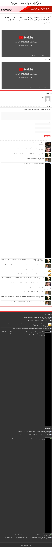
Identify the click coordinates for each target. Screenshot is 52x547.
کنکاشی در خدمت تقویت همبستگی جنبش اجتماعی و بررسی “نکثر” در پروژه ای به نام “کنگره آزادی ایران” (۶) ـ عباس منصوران (22, 296)
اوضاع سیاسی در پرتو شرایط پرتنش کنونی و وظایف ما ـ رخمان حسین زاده (35, 434)
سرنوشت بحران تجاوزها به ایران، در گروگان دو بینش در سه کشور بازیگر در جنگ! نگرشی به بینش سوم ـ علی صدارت (24, 264)
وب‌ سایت (48, 129)
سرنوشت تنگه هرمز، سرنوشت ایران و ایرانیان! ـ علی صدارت (33, 291)
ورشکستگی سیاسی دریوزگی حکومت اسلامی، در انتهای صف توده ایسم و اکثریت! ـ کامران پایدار (31, 273)
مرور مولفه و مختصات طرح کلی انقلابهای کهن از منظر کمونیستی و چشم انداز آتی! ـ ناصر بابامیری (32, 287)
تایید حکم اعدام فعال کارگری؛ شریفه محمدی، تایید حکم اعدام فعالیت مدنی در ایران (28, 438)
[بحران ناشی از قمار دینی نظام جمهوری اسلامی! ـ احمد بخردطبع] (50, 317)
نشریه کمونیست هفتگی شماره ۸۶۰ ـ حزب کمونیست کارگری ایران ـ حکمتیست (34, 431)
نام (49, 122)
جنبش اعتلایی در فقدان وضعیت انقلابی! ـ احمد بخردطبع (39, 320)
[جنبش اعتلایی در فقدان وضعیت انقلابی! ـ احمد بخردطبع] (50, 320)
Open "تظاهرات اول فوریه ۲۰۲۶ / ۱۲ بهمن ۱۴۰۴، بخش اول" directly (39, 55)
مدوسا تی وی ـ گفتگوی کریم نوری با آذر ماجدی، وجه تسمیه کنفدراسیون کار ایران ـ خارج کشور (31, 534)
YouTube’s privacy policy (29, 42)
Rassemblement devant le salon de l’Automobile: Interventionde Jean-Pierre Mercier (31, 328)
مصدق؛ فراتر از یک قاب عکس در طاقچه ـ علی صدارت (35, 158)
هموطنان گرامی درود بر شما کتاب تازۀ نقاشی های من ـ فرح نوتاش (32, 163)
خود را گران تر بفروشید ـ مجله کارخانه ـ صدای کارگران (35, 142)
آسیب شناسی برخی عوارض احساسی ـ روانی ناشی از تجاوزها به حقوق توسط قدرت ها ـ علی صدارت (27, 301)
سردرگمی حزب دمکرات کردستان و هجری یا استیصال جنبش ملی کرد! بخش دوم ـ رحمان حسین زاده (27, 282)
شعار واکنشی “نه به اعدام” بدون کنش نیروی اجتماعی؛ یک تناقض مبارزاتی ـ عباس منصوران (28, 153)
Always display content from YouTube (25, 45)
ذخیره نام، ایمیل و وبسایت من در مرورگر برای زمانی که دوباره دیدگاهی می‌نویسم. (36, 133)
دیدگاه (49, 110)
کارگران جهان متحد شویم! (26, 3)
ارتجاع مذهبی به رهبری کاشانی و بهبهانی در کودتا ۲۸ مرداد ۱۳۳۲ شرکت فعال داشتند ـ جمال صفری (30, 269)
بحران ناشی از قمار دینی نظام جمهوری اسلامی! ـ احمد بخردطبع (37, 317)
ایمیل (49, 126)
